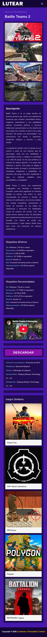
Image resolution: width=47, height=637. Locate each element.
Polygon (10, 574)
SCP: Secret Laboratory (16, 486)
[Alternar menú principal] (42, 3)
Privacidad (32, 632)
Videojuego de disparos (22, 370)
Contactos (22, 632)
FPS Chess (11, 530)
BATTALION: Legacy (15, 618)
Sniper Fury (12, 443)
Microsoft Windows (23, 366)
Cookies (41, 632)
